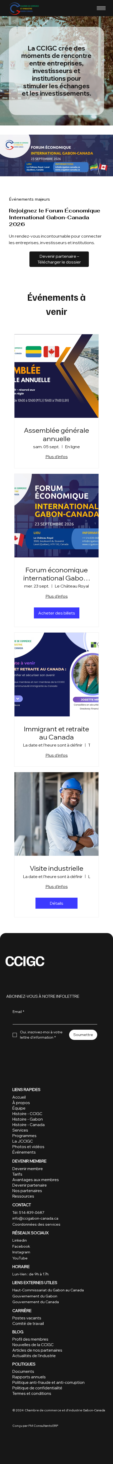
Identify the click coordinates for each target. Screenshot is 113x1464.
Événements (24, 1152)
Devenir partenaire (29, 1185)
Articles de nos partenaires (37, 1350)
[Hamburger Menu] (101, 8)
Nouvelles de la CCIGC (33, 1344)
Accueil (19, 1097)
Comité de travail (28, 1323)
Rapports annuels (29, 1376)
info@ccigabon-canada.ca (35, 1218)
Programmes (24, 1135)
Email (18, 1012)
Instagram (21, 1252)
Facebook (21, 1246)
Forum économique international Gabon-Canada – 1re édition (56, 574)
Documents (23, 1371)
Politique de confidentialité (37, 1387)
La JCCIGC (22, 1141)
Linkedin (19, 1240)
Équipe (18, 1108)
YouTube (20, 1258)
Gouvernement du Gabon (34, 1296)
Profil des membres (30, 1339)
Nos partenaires (27, 1190)
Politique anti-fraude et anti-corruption (48, 1382)
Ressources (23, 1196)
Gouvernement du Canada (35, 1301)
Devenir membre (27, 1168)
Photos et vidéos (28, 1146)
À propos (21, 1102)
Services (20, 1130)
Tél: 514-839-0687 (28, 1212)
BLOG (17, 1331)
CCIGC (24, 960)
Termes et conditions (31, 1393)
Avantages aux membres (35, 1179)
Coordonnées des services (36, 1224)
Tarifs (17, 1174)
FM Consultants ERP (43, 1426)
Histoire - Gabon (27, 1119)
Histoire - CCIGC (27, 1113)
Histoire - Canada (28, 1124)
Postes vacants (26, 1317)
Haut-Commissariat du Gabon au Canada (48, 1290)
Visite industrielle (56, 868)
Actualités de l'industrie (34, 1355)
